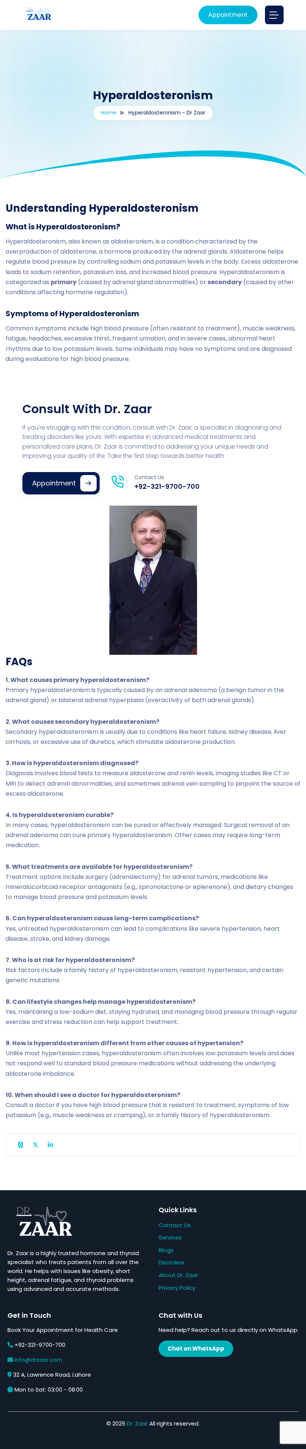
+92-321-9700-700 (167, 486)
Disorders (171, 1262)
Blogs (166, 1250)
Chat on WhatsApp (196, 1348)
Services (170, 1237)
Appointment (228, 14)
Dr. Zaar (137, 1423)
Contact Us (175, 1225)
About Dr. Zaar (178, 1275)
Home (108, 112)
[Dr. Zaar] (37, 15)
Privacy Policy (177, 1288)
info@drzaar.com (38, 1360)
